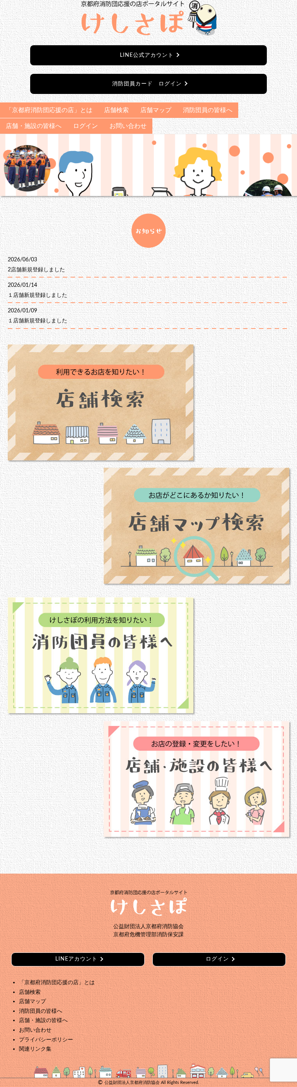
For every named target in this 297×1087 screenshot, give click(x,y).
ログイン (85, 126)
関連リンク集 (35, 1049)
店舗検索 (116, 110)
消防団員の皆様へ (207, 110)
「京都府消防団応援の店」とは (49, 110)
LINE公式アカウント (147, 55)
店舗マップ (155, 110)
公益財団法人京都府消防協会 (132, 1082)
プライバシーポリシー (46, 1040)
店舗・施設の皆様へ (33, 126)
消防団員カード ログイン (147, 84)
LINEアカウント (76, 959)
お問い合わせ (128, 126)
